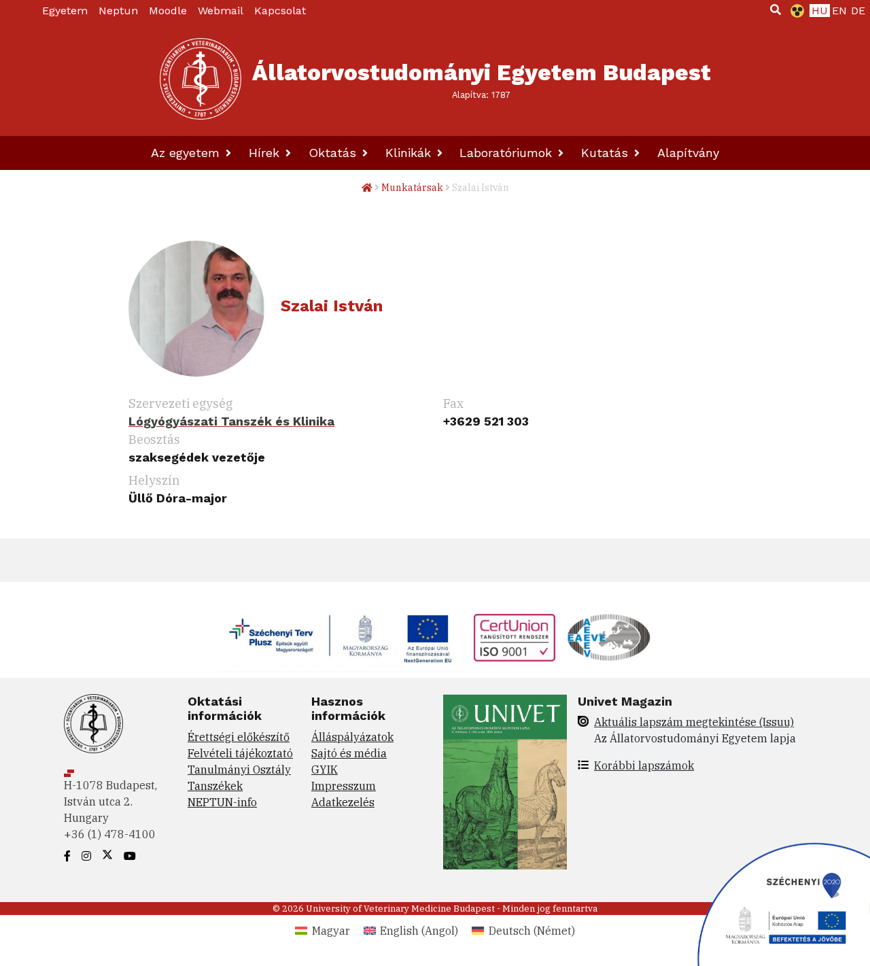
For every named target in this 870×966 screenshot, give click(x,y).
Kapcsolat (280, 10)
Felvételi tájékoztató (240, 753)
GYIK (324, 769)
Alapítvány (688, 152)
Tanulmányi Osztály (239, 769)
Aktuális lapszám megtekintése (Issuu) (694, 722)
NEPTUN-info (222, 802)
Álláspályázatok (352, 737)
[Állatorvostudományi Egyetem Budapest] (200, 79)
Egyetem (65, 10)
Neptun (118, 10)
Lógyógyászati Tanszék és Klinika (231, 421)
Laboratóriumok (507, 152)
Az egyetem (187, 152)
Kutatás (606, 152)
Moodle (168, 10)
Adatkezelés (343, 802)
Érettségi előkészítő (239, 737)
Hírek (266, 152)
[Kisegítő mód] (794, 11)
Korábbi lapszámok (644, 765)
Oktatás (334, 152)
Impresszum (343, 786)
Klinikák (410, 152)
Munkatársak (412, 188)
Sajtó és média (349, 753)
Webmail (220, 10)
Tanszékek (215, 786)
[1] (775, 9)
